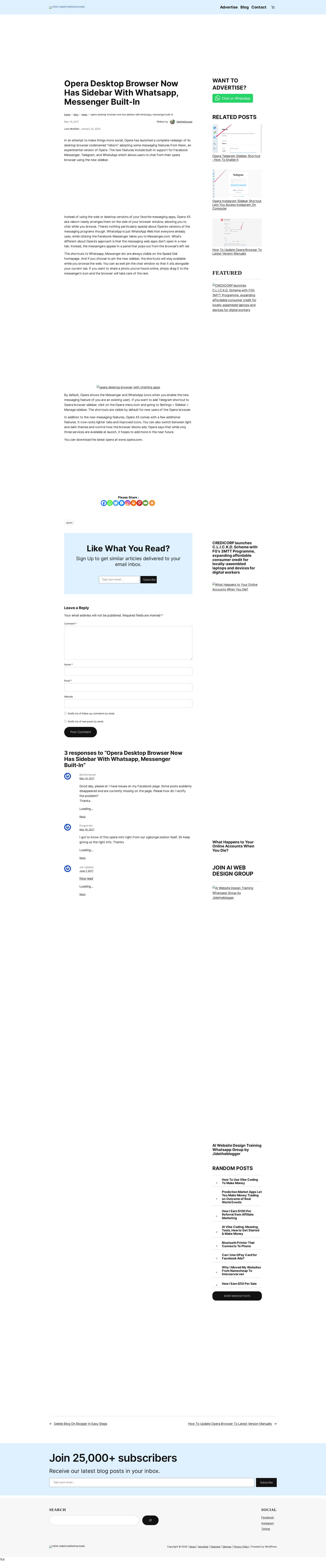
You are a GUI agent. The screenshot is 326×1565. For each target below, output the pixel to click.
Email (68, 680)
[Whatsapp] (110, 503)
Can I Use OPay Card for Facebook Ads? (239, 1256)
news (84, 114)
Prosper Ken (86, 825)
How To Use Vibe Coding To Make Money (240, 1181)
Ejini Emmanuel (87, 774)
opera (69, 522)
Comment (70, 623)
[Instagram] (128, 503)
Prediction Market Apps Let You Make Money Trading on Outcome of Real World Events (242, 1197)
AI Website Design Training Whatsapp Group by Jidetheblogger (236, 1149)
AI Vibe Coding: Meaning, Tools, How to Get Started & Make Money (240, 1230)
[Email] (145, 503)
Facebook (267, 1517)
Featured (215, 1546)
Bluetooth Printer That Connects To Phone (238, 1244)
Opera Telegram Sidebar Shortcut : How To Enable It (236, 157)
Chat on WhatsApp (236, 98)
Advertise (203, 1546)
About (192, 1546)
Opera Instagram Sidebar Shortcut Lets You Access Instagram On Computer (236, 204)
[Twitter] (116, 503)
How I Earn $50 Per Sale (239, 1283)
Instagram (267, 1523)
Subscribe (149, 579)
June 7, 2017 (86, 870)
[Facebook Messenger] (122, 503)
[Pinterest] (139, 503)
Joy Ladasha (86, 867)
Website (68, 696)
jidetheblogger (185, 121)
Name (68, 664)
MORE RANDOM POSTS (237, 1295)
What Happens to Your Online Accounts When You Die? (233, 846)
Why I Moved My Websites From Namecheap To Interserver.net (241, 1271)
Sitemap (226, 1546)
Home (67, 114)
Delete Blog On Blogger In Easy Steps (80, 1423)
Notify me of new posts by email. (86, 721)
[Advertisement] (163, 44)
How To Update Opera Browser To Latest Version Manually (237, 251)
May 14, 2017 (86, 778)
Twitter (265, 1528)
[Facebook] (104, 503)
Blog (76, 114)
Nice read (86, 878)
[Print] (134, 503)
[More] (152, 503)
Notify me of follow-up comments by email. (91, 713)
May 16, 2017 (86, 829)
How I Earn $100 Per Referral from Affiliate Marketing (238, 1214)
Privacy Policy (241, 1546)
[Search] (150, 1520)
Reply (82, 816)
